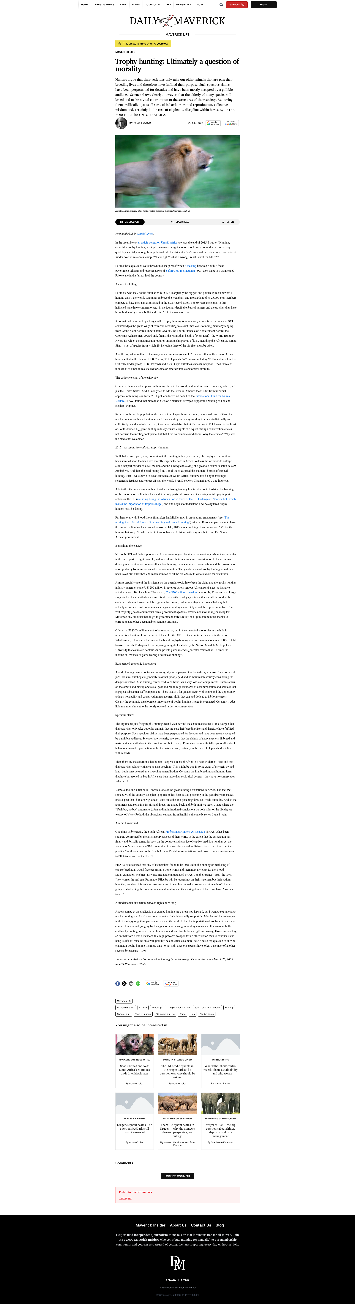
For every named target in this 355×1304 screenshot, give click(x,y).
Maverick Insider (150, 1225)
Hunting (229, 1007)
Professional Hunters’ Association (185, 831)
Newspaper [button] (183, 4)
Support (234, 4)
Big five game (207, 1014)
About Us (178, 1225)
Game (182, 1014)
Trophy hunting (143, 1014)
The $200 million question (181, 592)
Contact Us (201, 1225)
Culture (143, 1007)
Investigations (104, 4)
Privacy (171, 1280)
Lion (192, 1014)
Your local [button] (152, 4)
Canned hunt (123, 1014)
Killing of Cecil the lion (178, 1007)
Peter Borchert (142, 122)
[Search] (221, 5)
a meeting (190, 266)
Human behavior (125, 1007)
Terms (185, 1280)
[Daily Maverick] (177, 21)
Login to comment (177, 1176)
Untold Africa (145, 233)
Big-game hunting (165, 1014)
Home (84, 4)
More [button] (200, 4)
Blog (220, 1225)
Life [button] (168, 4)
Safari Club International (180, 270)
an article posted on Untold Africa (157, 242)
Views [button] (136, 4)
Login (263, 4)
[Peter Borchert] (121, 122)
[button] (213, 123)
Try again (125, 1198)
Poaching (157, 1007)
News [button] (123, 4)
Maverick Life (124, 1001)
